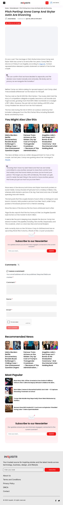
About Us (7, 476)
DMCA (5, 487)
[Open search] (47, 2)
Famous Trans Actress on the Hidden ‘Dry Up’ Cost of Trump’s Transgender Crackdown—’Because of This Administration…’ (31, 143)
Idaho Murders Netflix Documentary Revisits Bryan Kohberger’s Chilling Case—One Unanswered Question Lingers (12, 143)
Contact (6, 491)
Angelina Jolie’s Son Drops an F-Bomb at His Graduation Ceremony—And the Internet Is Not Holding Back (49, 141)
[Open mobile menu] (4, 3)
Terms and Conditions (12, 480)
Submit (51, 251)
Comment (11, 282)
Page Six (42, 64)
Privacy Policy (9, 483)
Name (9, 299)
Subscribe (52, 470)
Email (9, 310)
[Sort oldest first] (18, 264)
